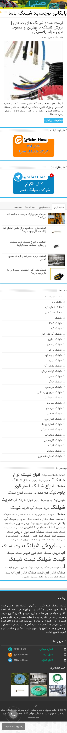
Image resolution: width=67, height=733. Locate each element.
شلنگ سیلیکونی (53, 313)
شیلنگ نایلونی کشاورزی (40, 536)
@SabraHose (20, 655)
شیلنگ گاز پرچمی (53, 440)
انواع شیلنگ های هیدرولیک (36, 493)
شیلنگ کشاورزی (53, 435)
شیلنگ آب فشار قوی (51, 334)
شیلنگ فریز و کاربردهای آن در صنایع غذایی (27, 257)
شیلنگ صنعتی (54, 37)
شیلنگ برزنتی (55, 350)
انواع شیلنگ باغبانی (39, 480)
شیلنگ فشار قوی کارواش (29, 532)
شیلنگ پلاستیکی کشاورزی (49, 539)
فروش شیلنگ (39, 546)
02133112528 (20, 649)
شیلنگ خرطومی (53, 387)
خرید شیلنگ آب (40, 508)
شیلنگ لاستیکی (54, 451)
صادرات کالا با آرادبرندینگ (33, 717)
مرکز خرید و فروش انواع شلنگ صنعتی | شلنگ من (29, 713)
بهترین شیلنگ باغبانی (43, 500)
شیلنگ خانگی (55, 382)
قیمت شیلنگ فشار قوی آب (27, 573)
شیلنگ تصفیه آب (53, 366)
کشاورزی (25, 576)
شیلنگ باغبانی (54, 344)
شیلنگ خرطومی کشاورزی (39, 527)
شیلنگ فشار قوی (53, 419)
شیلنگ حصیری (54, 376)
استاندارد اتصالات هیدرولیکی (53, 475)
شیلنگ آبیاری (55, 339)
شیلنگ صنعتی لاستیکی (55, 532)
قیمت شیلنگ (50, 559)
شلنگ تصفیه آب (53, 307)
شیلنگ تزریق (55, 360)
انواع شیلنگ (30, 474)
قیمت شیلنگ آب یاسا (49, 567)
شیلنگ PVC (55, 323)
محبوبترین (44, 207)
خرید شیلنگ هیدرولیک (44, 514)
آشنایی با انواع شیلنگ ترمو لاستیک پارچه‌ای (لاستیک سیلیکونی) (28, 243)
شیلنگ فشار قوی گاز (51, 429)
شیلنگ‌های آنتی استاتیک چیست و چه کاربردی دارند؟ (26, 271)
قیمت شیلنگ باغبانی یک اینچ (26, 567)
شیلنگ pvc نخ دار (24, 519)
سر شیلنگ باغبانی (25, 514)
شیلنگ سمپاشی (54, 398)
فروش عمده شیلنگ (18, 553)
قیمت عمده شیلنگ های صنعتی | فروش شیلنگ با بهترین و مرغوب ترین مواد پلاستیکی (37, 27)
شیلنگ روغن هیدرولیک (13, 527)
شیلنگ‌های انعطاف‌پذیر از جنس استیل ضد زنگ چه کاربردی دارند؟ (24, 229)
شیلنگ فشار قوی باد (51, 424)
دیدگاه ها (30, 207)
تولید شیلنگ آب (23, 500)
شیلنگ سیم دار (54, 408)
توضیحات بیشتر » (53, 120)
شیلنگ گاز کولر (54, 445)
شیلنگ (58, 318)
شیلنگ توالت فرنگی (51, 371)
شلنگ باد (57, 302)
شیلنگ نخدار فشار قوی (50, 456)
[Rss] (36, 706)
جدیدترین (59, 207)
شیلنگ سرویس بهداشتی (49, 392)
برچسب (18, 207)
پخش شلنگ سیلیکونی (39, 576)
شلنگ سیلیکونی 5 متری (43, 519)
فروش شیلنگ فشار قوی (45, 553)
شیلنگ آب (56, 328)
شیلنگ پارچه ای (53, 355)
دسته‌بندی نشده (53, 297)
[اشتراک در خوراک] (1, 13)
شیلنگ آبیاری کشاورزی (46, 523)
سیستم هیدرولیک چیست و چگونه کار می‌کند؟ (26, 215)
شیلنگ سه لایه (54, 403)
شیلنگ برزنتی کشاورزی (25, 523)
